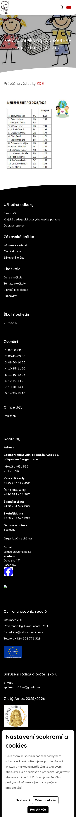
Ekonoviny (10, 296)
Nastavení (23, 800)
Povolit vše (38, 810)
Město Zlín (10, 213)
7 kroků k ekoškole (16, 290)
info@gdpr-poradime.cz (28, 632)
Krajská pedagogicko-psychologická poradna (32, 220)
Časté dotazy (12, 251)
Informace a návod (15, 245)
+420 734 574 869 (17, 506)
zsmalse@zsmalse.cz (17, 552)
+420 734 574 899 (17, 518)
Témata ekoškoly (15, 284)
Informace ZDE (13, 620)
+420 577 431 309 (17, 483)
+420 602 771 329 (28, 639)
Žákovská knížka (14, 258)
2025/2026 (11, 323)
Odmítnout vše (45, 800)
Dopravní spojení (14, 226)
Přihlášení (10, 416)
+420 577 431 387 (17, 494)
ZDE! (40, 83)
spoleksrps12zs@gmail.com (22, 687)
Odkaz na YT (12, 561)
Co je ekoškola (13, 278)
